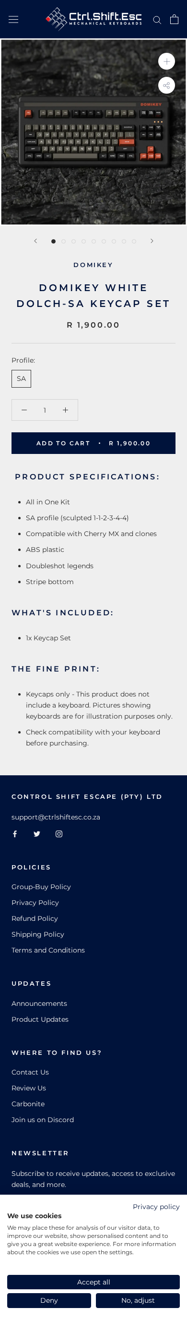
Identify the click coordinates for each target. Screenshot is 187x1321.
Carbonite (28, 1104)
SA (21, 378)
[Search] (157, 19)
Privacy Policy (35, 902)
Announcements (39, 1003)
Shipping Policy (38, 934)
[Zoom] (166, 61)
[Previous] (35, 241)
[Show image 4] (84, 241)
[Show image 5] (94, 241)
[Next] (152, 241)
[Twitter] (37, 833)
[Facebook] (15, 833)
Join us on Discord (43, 1119)
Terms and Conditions (48, 950)
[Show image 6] (104, 241)
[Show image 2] (63, 241)
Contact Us (30, 1072)
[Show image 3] (73, 241)
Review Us (29, 1088)
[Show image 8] (124, 241)
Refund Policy (35, 918)
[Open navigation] (13, 19)
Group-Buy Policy (41, 886)
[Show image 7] (114, 241)
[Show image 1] (53, 241)
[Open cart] (174, 19)
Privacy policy (156, 1207)
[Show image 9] (134, 241)
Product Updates (40, 1019)
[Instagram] (59, 833)
